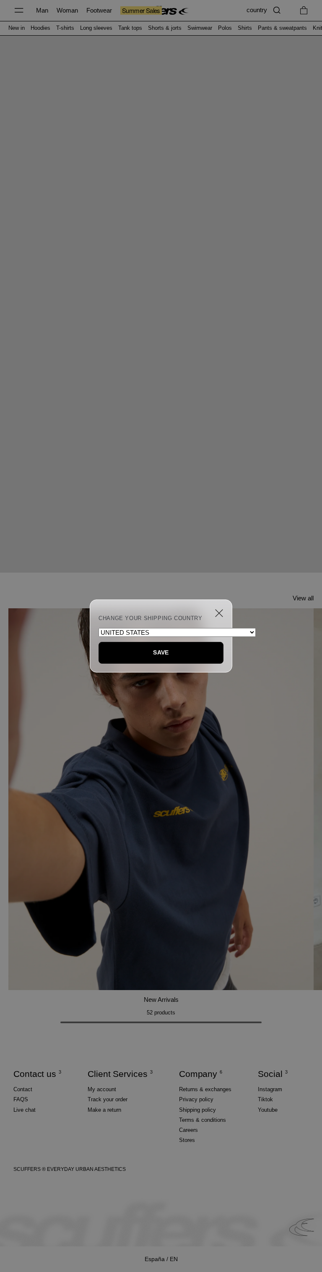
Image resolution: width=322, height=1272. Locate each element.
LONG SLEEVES (96, 28)
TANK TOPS (130, 28)
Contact (22, 1089)
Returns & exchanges (205, 1089)
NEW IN (16, 28)
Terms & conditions (202, 1120)
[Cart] (303, 10)
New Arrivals (161, 999)
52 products (161, 1012)
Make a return (104, 1110)
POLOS (225, 28)
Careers (188, 1130)
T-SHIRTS (65, 28)
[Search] (276, 10)
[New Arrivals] (161, 799)
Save (161, 652)
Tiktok (265, 1099)
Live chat (24, 1110)
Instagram (270, 1089)
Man (42, 10)
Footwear (99, 10)
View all (303, 598)
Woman (67, 10)
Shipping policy (197, 1110)
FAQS (20, 1099)
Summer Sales (141, 10)
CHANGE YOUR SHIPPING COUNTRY (151, 618)
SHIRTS (245, 28)
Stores (187, 1140)
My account (102, 1089)
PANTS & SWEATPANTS (282, 28)
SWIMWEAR (199, 28)
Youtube (268, 1110)
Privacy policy (196, 1099)
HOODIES (40, 28)
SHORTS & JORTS (165, 28)
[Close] (219, 613)
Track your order (107, 1099)
